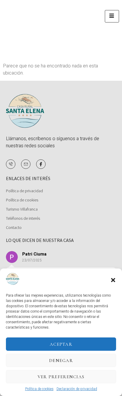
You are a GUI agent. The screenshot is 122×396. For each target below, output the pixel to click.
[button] (113, 280)
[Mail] (25, 164)
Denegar (61, 360)
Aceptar (61, 344)
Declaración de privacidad (77, 389)
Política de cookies (39, 389)
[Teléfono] (10, 164)
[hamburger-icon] (112, 16)
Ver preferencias (61, 376)
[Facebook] (41, 164)
